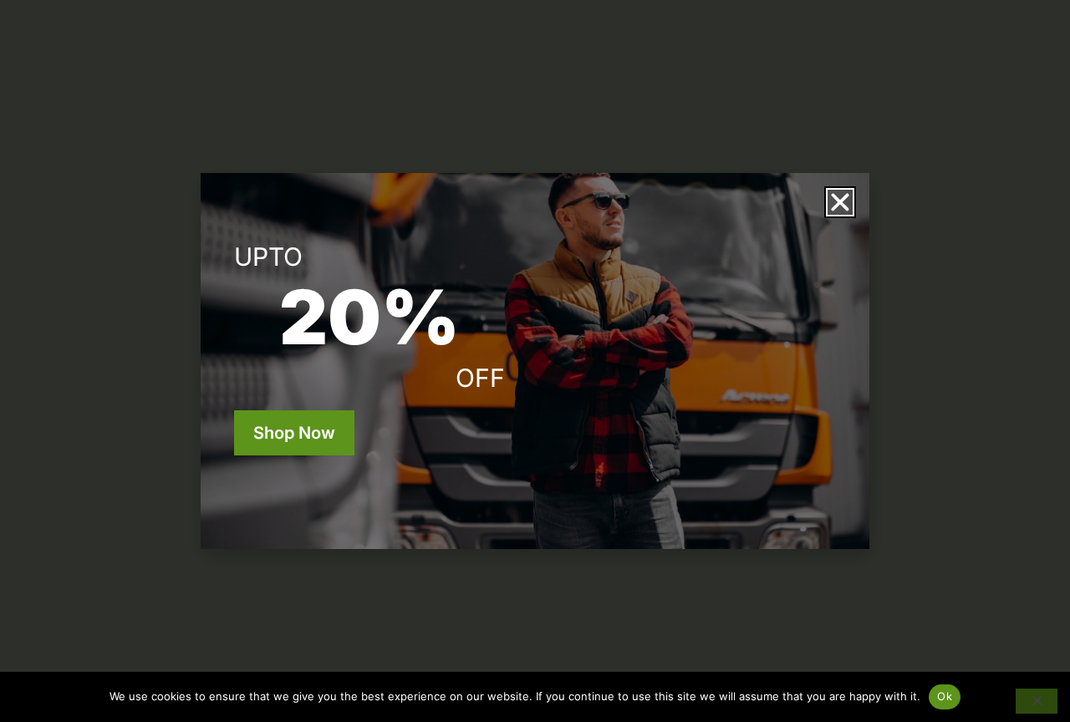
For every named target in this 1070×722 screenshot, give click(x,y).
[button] (840, 202)
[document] (535, 361)
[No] (1036, 701)
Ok (944, 696)
